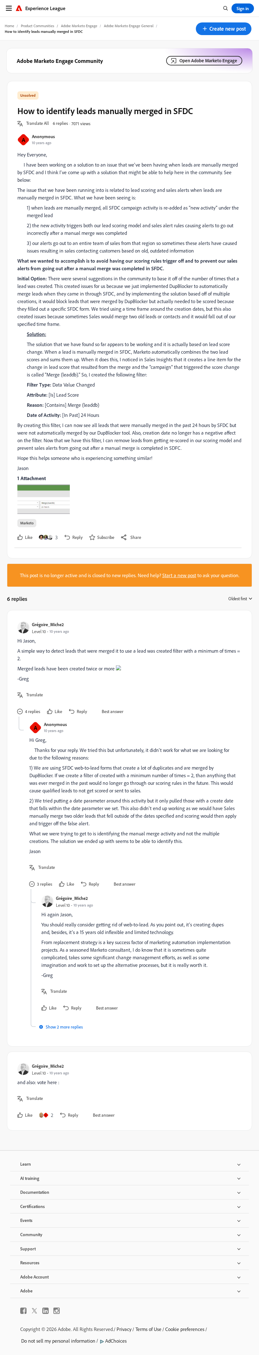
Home (9, 25)
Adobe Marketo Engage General (129, 25)
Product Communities (37, 25)
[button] (223, 28)
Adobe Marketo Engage (79, 25)
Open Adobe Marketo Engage (208, 61)
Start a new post (179, 575)
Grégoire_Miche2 (48, 624)
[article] (128, 668)
